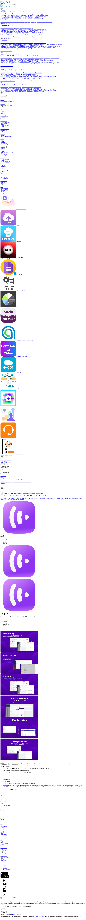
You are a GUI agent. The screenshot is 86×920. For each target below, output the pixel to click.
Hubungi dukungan (4, 835)
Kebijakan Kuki (15, 914)
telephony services (29, 785)
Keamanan (5, 868)
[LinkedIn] (4, 891)
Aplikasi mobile (4, 853)
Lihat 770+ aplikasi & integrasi (7, 455)
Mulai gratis (3, 3)
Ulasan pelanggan (4, 843)
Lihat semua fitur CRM (5, 23)
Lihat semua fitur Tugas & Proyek (7, 38)
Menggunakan (3, 845)
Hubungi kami (3, 828)
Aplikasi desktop (4, 854)
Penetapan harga (4, 95)
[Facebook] (4, 881)
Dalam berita (3, 829)
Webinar (2, 833)
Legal (4, 863)
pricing (11, 789)
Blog (1, 840)
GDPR (4, 867)
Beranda (4, 541)
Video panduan (4, 834)
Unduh (2, 849)
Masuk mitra (3, 861)
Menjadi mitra (3, 860)
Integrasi (2, 191)
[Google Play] (5, 877)
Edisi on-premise (4, 848)
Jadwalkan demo (4, 836)
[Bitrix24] (6, 2)
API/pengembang (4, 856)
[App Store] (4, 874)
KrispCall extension (17, 783)
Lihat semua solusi (4, 190)
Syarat (4, 865)
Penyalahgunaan (6, 869)
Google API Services (5, 857)
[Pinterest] (4, 895)
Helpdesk (2, 832)
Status (2, 837)
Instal (2, 536)
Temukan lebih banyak (39, 916)
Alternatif (2, 844)
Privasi (4, 866)
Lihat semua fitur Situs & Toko (7, 66)
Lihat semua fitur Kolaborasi (6, 51)
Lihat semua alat (4, 93)
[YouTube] (5, 885)
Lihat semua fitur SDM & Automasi (8, 81)
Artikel (2, 841)
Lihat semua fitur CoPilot (6, 92)
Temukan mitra (3, 859)
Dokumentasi (3, 850)
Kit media (2, 827)
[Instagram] (4, 888)
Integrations (5, 542)
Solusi (2, 842)
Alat (1, 825)
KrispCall (2, 763)
